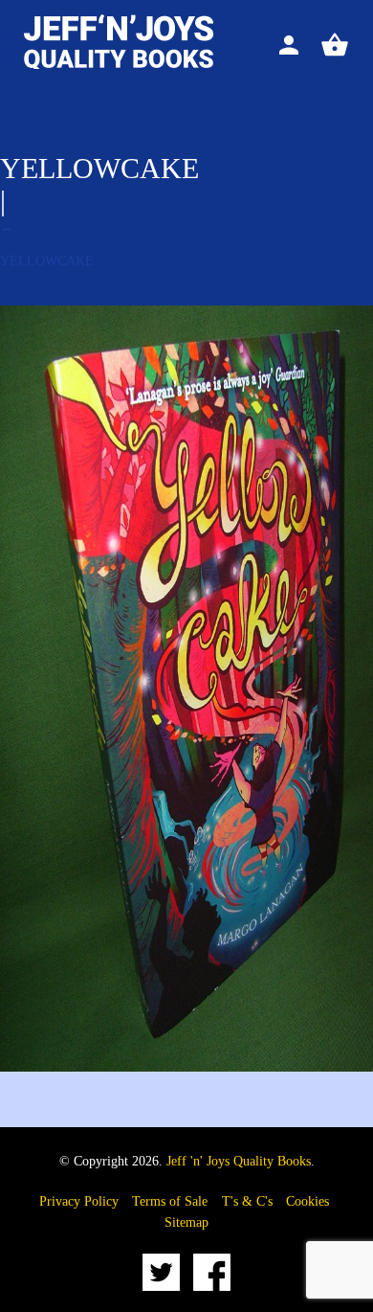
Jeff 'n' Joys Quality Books (238, 1161)
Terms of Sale (170, 1201)
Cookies (307, 1201)
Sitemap (186, 1222)
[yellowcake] (186, 1067)
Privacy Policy (79, 1201)
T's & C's (247, 1201)
